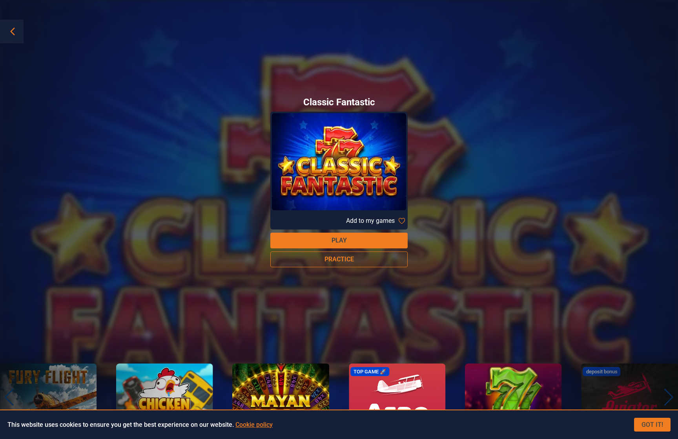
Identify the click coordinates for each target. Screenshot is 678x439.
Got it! (652, 424)
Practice (339, 259)
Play (339, 240)
